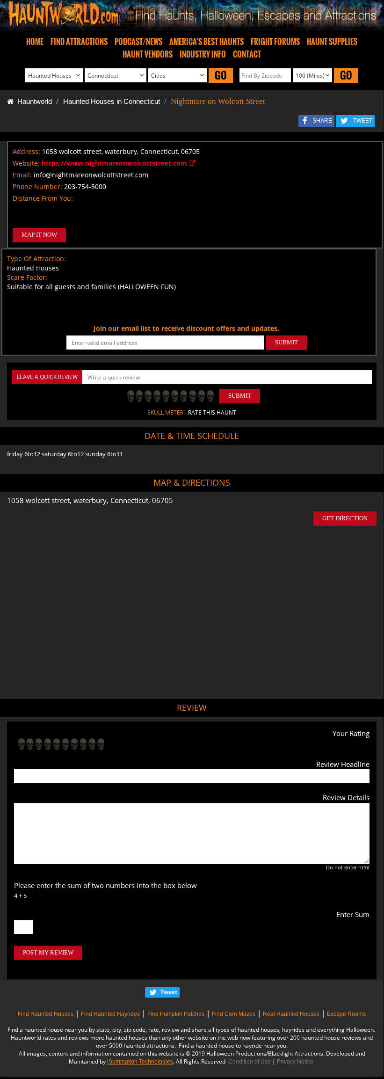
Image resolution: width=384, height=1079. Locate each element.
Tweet (168, 992)
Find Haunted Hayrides (110, 1014)
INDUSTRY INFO (203, 54)
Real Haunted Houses (291, 1014)
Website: (26, 163)
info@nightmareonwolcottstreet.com (91, 174)
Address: (26, 151)
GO (221, 75)
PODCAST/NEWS (138, 41)
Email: (22, 174)
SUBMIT (286, 342)
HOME (34, 41)
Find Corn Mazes (233, 1014)
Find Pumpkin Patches (175, 1014)
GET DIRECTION (345, 518)
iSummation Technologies (140, 1061)
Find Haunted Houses (45, 1014)
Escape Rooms (346, 1014)
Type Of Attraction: (36, 258)
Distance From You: (43, 198)
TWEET (362, 120)
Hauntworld (33, 101)
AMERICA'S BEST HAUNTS (206, 41)
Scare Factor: (27, 277)
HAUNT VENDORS (148, 54)
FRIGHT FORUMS (275, 41)
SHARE (322, 120)
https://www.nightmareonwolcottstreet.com (115, 163)
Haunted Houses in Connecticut (111, 101)
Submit (239, 395)
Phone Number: (37, 186)
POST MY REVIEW (48, 952)
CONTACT (247, 54)
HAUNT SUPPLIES (332, 41)
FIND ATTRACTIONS (79, 41)
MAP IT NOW (39, 234)
